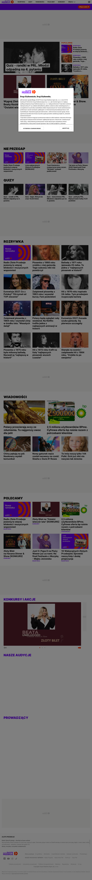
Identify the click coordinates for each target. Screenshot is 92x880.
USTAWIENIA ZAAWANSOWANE (32, 128)
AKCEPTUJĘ (65, 128)
